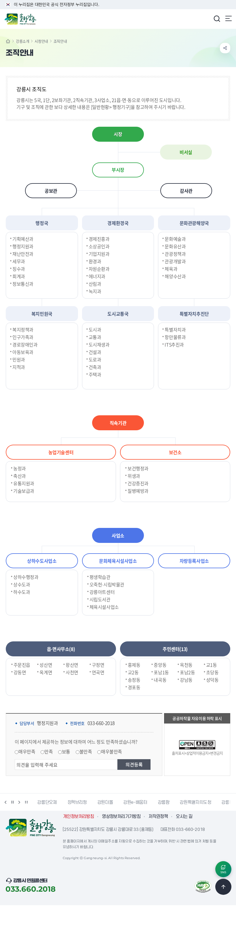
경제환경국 (117, 222)
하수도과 (21, 591)
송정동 (134, 679)
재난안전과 (22, 253)
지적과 (18, 366)
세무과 (18, 261)
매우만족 (26, 751)
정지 (12, 802)
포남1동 (161, 672)
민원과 (18, 359)
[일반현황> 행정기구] (111, 106)
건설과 (95, 351)
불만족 (85, 751)
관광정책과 (175, 253)
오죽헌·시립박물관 (107, 584)
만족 (48, 751)
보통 (66, 751)
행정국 (41, 222)
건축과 (95, 366)
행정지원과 (22, 246)
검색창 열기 (216, 18)
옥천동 (186, 664)
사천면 (72, 672)
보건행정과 (138, 468)
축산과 (19, 475)
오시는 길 (184, 816)
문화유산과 (175, 246)
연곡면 (98, 672)
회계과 (18, 276)
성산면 (45, 664)
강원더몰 (75, 802)
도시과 (95, 329)
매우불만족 (111, 751)
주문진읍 (22, 664)
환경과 (95, 261)
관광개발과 (175, 261)
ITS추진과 (174, 344)
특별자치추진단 (194, 313)
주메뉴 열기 (228, 18)
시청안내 (41, 41)
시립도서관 (100, 599)
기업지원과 (99, 253)
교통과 (95, 337)
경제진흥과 (99, 238)
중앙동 (160, 664)
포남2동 (187, 672)
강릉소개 (22, 41)
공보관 (51, 190)
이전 (5, 802)
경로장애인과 (25, 344)
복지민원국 (41, 313)
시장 (118, 134)
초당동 (212, 672)
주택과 (95, 374)
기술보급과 (23, 490)
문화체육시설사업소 (118, 560)
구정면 (98, 664)
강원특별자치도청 (166, 802)
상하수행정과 (26, 576)
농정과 (19, 468)
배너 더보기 (26, 802)
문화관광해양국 (194, 222)
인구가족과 (22, 337)
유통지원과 (23, 483)
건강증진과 (138, 483)
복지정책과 (22, 329)
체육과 (171, 268)
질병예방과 (138, 490)
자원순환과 (99, 268)
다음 (19, 802)
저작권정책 (158, 816)
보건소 (175, 452)
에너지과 (97, 276)
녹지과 (95, 291)
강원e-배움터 (106, 802)
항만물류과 (175, 337)
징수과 (18, 268)
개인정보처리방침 (78, 816)
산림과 (95, 283)
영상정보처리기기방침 (121, 816)
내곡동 (160, 679)
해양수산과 (175, 276)
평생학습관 (100, 576)
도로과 (95, 359)
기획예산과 (22, 238)
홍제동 (134, 664)
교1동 (211, 664)
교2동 (133, 672)
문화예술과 (175, 238)
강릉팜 (134, 802)
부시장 (118, 170)
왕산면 (72, 664)
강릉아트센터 (102, 591)
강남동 (186, 679)
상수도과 (21, 584)
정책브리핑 (47, 802)
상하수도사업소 (41, 560)
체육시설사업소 (104, 606)
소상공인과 (99, 246)
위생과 (133, 475)
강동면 (20, 672)
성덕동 (212, 679)
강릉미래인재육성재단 (211, 802)
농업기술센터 (61, 452)
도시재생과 (99, 344)
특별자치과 (175, 329)
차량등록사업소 (194, 560)
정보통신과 (22, 283)
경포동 (134, 687)
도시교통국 (117, 313)
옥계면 (45, 672)
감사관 (186, 190)
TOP (223, 887)
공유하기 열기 (225, 48)
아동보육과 (22, 351)
